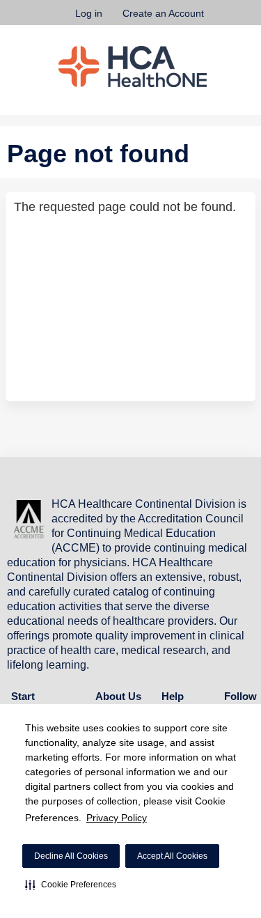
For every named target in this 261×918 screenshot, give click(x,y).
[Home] (132, 66)
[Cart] (220, 20)
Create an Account (163, 13)
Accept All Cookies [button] (172, 856)
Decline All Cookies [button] (71, 856)
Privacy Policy (116, 817)
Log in (88, 13)
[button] (70, 884)
